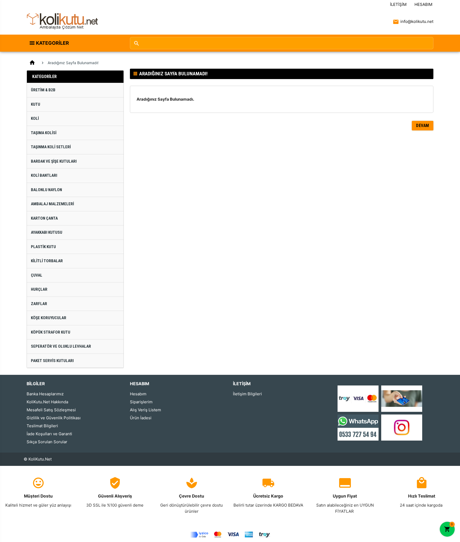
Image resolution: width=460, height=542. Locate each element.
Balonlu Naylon (46, 189)
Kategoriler (52, 43)
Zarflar (39, 303)
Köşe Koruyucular (48, 317)
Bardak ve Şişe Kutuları (54, 161)
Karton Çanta (44, 218)
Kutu (35, 104)
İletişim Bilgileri (247, 393)
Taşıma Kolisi (43, 132)
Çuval (36, 275)
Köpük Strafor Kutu (50, 332)
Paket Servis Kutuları (52, 360)
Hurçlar (39, 289)
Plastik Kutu (43, 246)
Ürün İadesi (140, 417)
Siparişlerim (141, 401)
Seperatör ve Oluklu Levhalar (61, 346)
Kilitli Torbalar (47, 260)
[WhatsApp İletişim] (358, 427)
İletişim (398, 4)
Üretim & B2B (43, 90)
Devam (422, 125)
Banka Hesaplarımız (45, 393)
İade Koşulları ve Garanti (49, 433)
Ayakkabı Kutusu (46, 232)
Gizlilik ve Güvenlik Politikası (54, 417)
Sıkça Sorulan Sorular (47, 441)
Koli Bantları (44, 175)
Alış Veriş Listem (145, 409)
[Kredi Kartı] (358, 398)
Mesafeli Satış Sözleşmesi (51, 409)
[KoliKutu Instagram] (401, 427)
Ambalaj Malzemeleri (52, 204)
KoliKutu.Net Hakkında (47, 401)
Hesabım (423, 4)
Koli (35, 118)
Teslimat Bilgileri (42, 425)
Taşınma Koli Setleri (51, 147)
